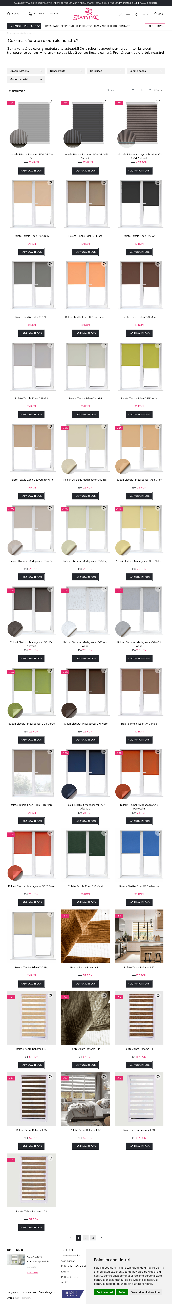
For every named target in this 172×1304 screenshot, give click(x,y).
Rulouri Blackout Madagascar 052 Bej (85, 479)
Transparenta (57, 71)
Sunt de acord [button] (105, 1292)
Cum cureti (34, 1256)
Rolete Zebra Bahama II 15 (139, 1049)
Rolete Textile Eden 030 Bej (31, 967)
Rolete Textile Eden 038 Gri (31, 398)
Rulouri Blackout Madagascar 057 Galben (139, 561)
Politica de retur (69, 1276)
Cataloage (52, 26)
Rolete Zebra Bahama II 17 (85, 1130)
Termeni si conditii (70, 1255)
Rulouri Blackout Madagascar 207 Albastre (85, 806)
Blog (113, 26)
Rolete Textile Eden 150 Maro (139, 317)
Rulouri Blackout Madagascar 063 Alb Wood (85, 644)
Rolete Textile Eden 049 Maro (139, 723)
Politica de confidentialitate (75, 1266)
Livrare (65, 1271)
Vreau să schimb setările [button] (145, 1292)
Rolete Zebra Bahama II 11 (85, 967)
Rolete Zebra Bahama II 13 (31, 1049)
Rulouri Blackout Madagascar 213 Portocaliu (139, 806)
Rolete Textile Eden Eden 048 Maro (31, 805)
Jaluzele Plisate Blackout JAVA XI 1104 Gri (31, 156)
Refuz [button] (122, 1292)
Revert (52, 100)
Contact (124, 26)
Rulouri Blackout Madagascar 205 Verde (31, 723)
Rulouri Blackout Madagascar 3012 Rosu (31, 886)
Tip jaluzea (96, 71)
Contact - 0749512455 (46, 13)
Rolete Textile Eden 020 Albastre (139, 886)
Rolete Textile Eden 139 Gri (31, 317)
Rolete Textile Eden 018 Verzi (85, 886)
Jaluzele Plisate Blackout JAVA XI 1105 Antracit (85, 156)
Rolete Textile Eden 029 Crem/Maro (31, 479)
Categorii (22, 26)
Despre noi (68, 26)
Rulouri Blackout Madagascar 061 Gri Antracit (31, 644)
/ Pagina (158, 90)
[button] (124, 14)
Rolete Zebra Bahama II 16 (31, 1130)
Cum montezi (84, 26)
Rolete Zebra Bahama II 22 (31, 1211)
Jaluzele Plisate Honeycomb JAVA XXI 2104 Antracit (139, 156)
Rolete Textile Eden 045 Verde (139, 398)
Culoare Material (19, 71)
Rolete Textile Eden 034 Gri (85, 398)
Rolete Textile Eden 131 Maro (85, 236)
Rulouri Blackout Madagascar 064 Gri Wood (139, 644)
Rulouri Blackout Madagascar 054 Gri (31, 561)
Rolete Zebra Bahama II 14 (85, 1049)
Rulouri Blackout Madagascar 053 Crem (139, 479)
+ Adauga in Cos (31, 170)
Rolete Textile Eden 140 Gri (139, 236)
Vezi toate (32, 1272)
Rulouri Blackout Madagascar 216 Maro (85, 723)
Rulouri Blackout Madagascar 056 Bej (85, 561)
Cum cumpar (68, 1260)
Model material (19, 79)
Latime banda (138, 71)
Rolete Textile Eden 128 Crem (31, 236)
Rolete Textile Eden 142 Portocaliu (85, 317)
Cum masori (101, 26)
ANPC (64, 1282)
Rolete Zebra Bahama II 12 (139, 967)
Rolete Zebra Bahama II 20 (139, 1130)
